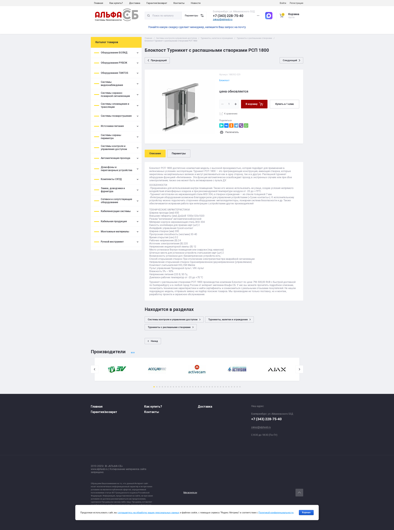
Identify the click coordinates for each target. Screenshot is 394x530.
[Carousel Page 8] (173, 386)
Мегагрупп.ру (190, 492)
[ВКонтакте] (226, 125)
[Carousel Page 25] (220, 386)
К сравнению (230, 113)
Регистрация (296, 3)
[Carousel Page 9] (176, 386)
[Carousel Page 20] (206, 386)
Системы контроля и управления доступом (176, 38)
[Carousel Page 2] (156, 386)
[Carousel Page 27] (226, 386)
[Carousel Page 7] (170, 386)
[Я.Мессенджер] (221, 125)
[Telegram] (236, 125)
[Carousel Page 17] (198, 386)
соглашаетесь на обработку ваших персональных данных (148, 512)
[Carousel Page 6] (168, 386)
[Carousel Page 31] (237, 386)
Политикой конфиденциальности (275, 512)
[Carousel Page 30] (234, 386)
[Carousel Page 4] (162, 386)
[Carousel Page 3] (159, 386)
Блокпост (224, 80)
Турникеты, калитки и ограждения (217, 38)
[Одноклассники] (231, 125)
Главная (148, 38)
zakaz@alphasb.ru (222, 19)
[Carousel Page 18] (201, 386)
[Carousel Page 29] (231, 386)
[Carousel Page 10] (179, 386)
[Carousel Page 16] (195, 386)
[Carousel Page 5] (165, 386)
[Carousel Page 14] (190, 386)
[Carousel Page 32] (240, 386)
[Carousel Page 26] (223, 386)
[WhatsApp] (246, 125)
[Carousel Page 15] (192, 386)
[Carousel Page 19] (204, 386)
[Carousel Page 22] (212, 386)
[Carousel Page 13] (187, 386)
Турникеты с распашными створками (254, 38)
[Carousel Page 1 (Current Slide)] (154, 386)
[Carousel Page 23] (215, 386)
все (133, 352)
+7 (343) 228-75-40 (228, 16)
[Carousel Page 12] (184, 386)
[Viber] (241, 125)
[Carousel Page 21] (209, 386)
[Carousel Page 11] (181, 386)
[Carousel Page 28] (228, 386)
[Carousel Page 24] (217, 386)
